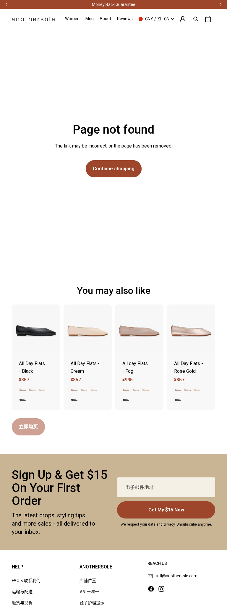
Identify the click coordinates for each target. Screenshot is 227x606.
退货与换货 (22, 602)
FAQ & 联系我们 (26, 580)
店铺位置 (88, 580)
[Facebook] (151, 588)
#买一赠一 (89, 591)
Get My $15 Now (166, 510)
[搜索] (195, 18)
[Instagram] (161, 588)
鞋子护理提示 (92, 602)
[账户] (182, 18)
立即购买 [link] (28, 427)
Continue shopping (113, 168)
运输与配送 (22, 591)
